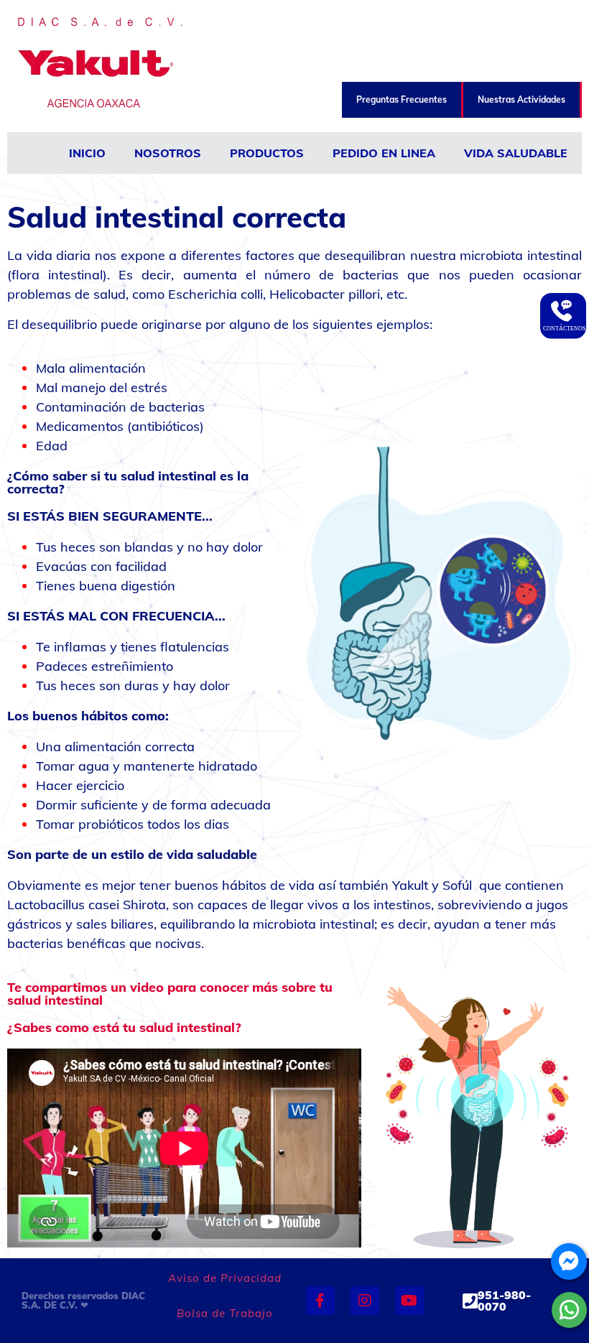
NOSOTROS (167, 153)
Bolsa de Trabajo (225, 1313)
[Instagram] (365, 1300)
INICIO (87, 153)
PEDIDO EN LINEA (384, 153)
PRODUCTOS (267, 153)
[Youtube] (409, 1300)
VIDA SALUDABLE (515, 153)
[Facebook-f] (320, 1300)
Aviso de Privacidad (225, 1278)
